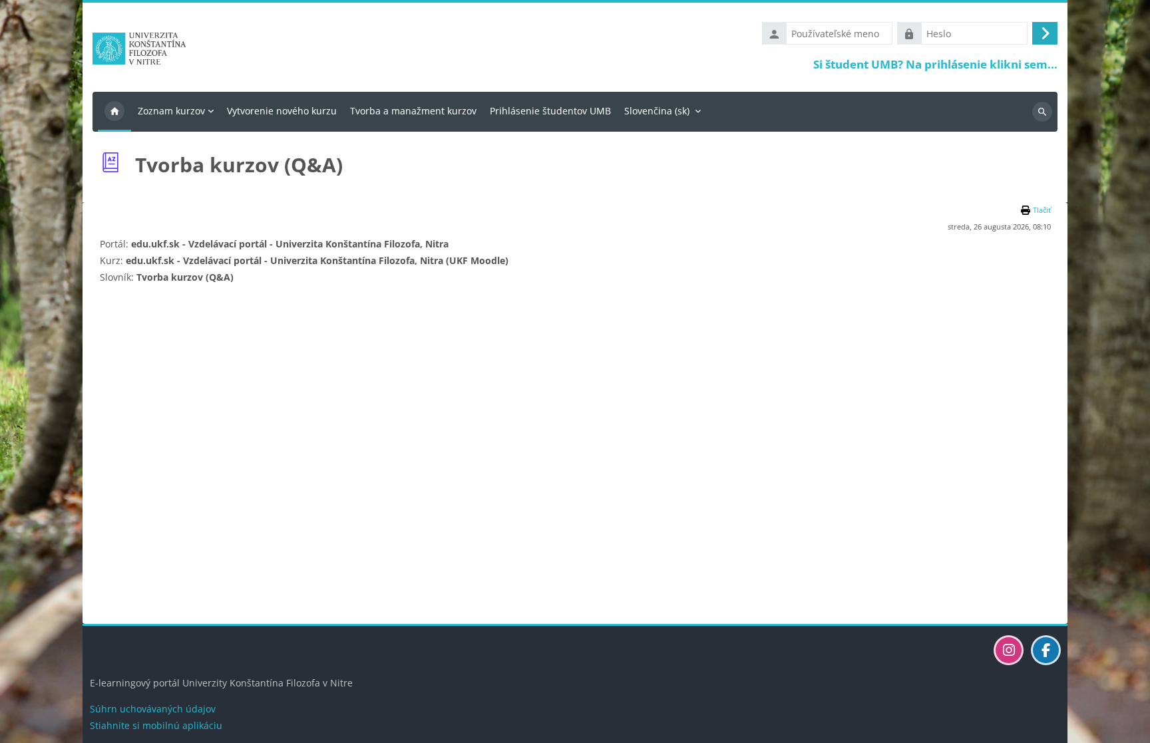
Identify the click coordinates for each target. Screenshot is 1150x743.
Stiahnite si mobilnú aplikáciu (156, 725)
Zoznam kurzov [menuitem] (171, 110)
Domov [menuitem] (114, 112)
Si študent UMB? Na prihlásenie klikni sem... (935, 64)
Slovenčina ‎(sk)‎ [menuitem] (656, 110)
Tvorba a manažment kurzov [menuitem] (413, 110)
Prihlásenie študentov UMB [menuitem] (550, 110)
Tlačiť (1042, 210)
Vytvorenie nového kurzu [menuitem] (282, 110)
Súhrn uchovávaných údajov (153, 708)
